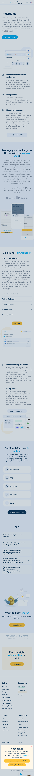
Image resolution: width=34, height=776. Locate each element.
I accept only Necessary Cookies (17, 761)
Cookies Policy (22, 755)
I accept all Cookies (17, 765)
